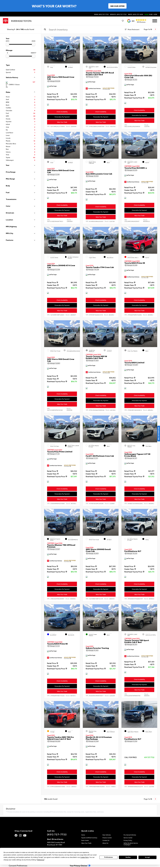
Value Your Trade (62, 122)
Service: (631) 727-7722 (118, 14)
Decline (128, 857)
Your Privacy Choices (78, 865)
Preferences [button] (40, 860)
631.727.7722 (149, 757)
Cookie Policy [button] (84, 857)
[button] (78, 49)
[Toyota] (5, 21)
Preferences (108, 857)
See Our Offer (117, 6)
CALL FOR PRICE (130, 757)
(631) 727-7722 (57, 834)
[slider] (7, 44)
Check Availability (62, 112)
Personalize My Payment (62, 117)
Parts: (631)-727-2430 (135, 14)
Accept (147, 857)
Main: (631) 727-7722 (101, 14)
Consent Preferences (18, 865)
